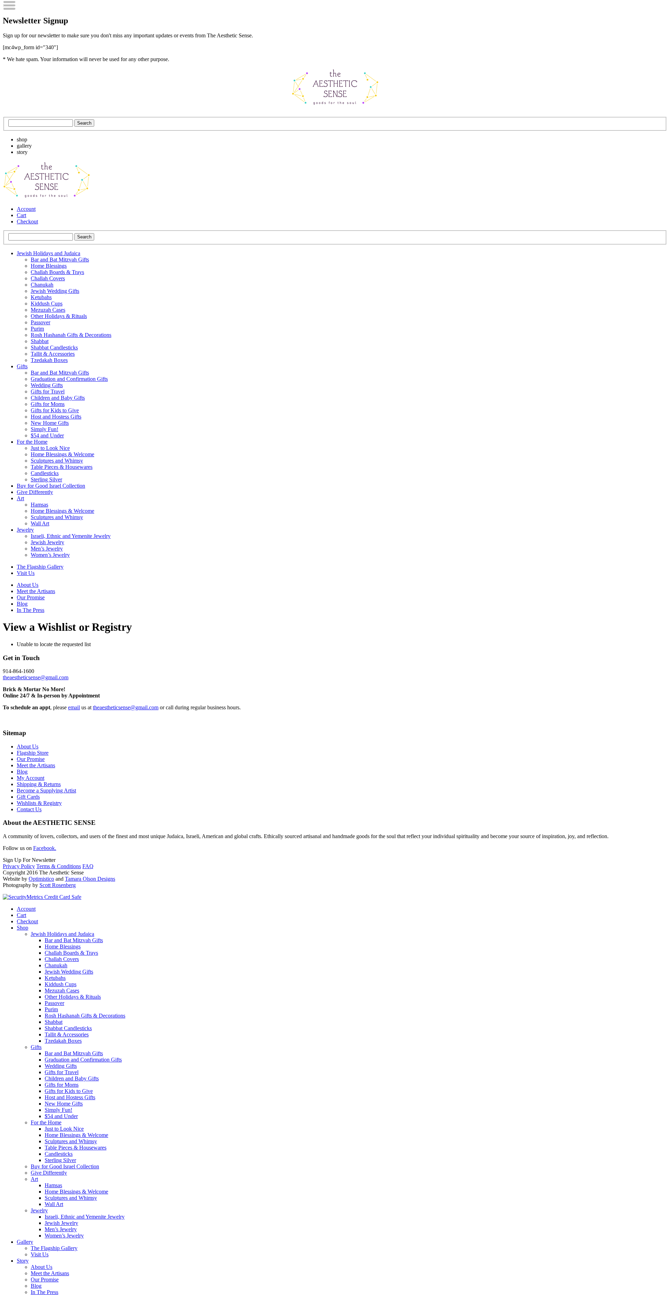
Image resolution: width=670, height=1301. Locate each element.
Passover (40, 322)
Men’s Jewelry (47, 549)
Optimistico (41, 879)
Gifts (22, 366)
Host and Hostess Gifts (56, 417)
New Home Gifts (50, 423)
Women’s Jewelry (50, 555)
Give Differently (35, 492)
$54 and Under (47, 435)
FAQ (88, 866)
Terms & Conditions (58, 866)
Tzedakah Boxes (49, 360)
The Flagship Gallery (40, 567)
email (74, 707)
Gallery (25, 1242)
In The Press (30, 610)
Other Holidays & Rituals (59, 316)
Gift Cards (28, 797)
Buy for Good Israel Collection (51, 486)
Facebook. (44, 848)
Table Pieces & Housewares (61, 467)
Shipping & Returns (39, 784)
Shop (22, 928)
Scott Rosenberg (57, 885)
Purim (37, 329)
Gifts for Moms (48, 404)
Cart (21, 215)
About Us (27, 585)
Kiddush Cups (46, 303)
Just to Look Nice (50, 448)
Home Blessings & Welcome (62, 454)
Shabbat (40, 341)
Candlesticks (45, 473)
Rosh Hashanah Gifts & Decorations (71, 335)
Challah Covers (48, 278)
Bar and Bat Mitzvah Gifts (60, 260)
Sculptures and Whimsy (57, 461)
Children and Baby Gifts (58, 398)
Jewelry (25, 530)
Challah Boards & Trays (57, 272)
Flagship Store (33, 753)
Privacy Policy (19, 866)
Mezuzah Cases (48, 310)
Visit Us (26, 573)
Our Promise (31, 597)
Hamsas (39, 505)
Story (23, 1261)
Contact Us (29, 809)
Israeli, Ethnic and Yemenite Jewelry (71, 536)
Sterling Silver (46, 479)
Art (20, 498)
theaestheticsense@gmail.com (35, 677)
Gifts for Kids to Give (55, 410)
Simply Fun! (44, 429)
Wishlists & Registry (39, 803)
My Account (30, 778)
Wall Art (40, 523)
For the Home (32, 442)
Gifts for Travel (48, 391)
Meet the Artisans (36, 591)
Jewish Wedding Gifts (55, 291)
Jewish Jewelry (47, 542)
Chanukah (42, 285)
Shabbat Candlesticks (54, 347)
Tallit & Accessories (53, 354)
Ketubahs (41, 297)
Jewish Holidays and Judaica (48, 253)
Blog (22, 604)
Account (26, 209)
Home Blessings (49, 266)
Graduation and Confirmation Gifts (69, 379)
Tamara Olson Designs (90, 879)
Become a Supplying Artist (46, 790)
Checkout (27, 221)
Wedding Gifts (47, 385)
